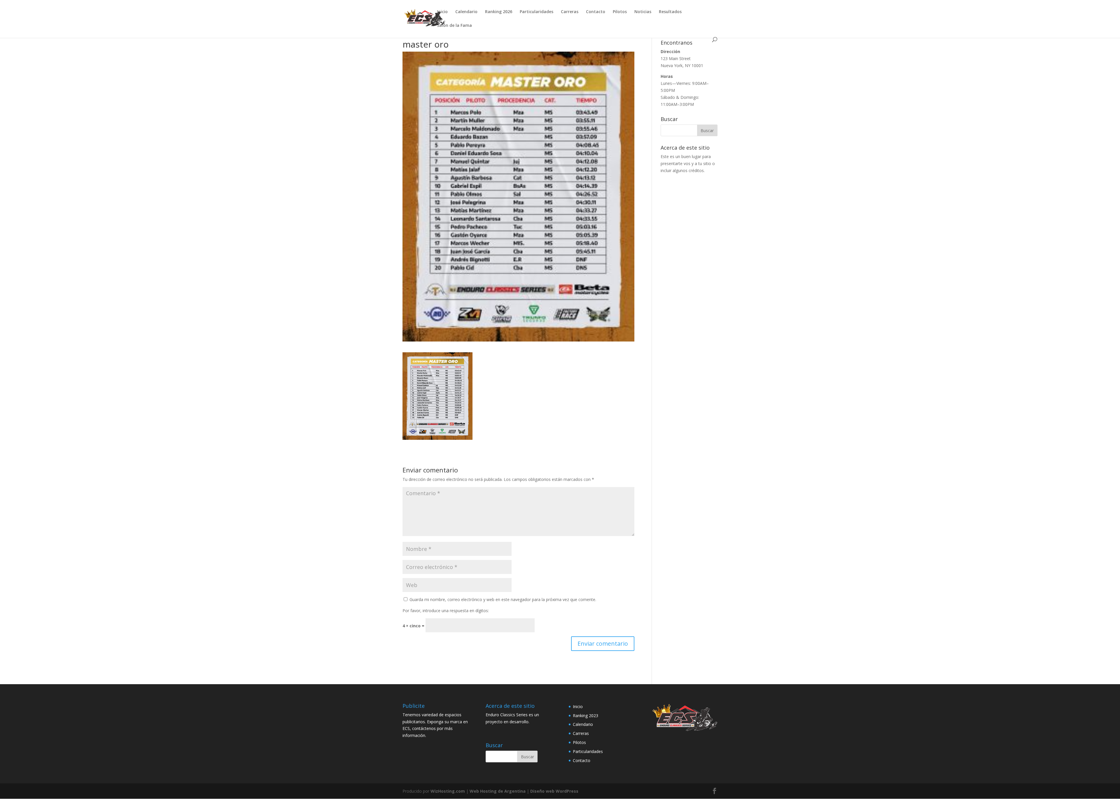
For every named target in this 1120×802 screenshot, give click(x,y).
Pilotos (620, 12)
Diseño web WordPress (554, 791)
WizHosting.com (447, 791)
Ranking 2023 (585, 715)
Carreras (569, 12)
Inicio (442, 12)
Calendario (466, 12)
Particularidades (536, 12)
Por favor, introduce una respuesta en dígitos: (445, 610)
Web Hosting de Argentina (498, 791)
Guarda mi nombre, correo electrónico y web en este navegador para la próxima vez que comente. (503, 599)
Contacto (595, 12)
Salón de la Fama (454, 25)
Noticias (642, 12)
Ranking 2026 (498, 12)
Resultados (670, 12)
